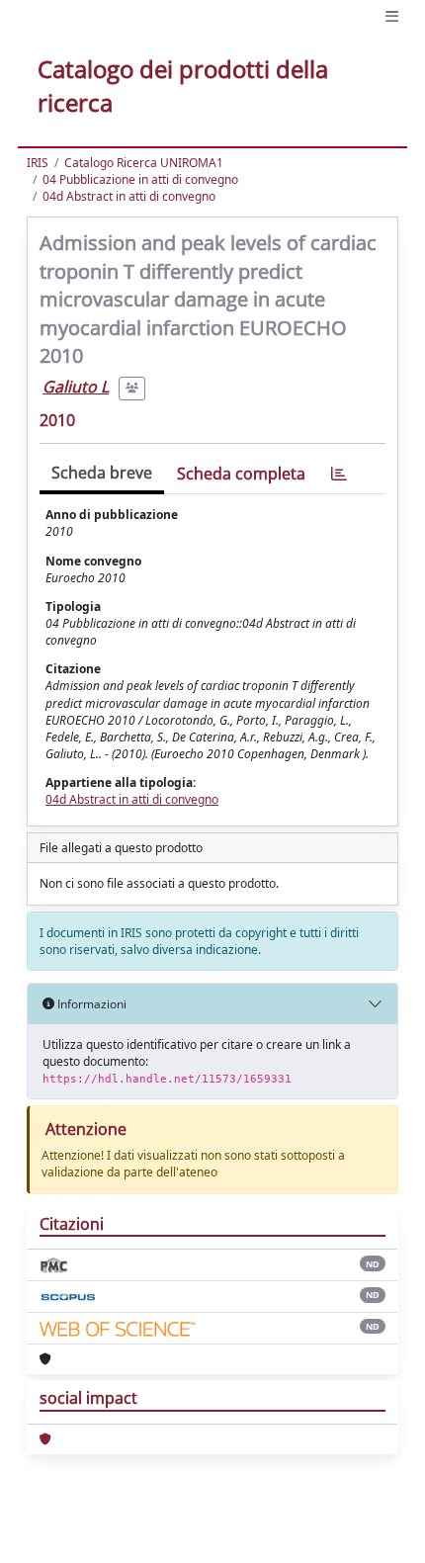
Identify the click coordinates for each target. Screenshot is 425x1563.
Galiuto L (75, 386)
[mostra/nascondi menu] (391, 16)
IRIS (37, 162)
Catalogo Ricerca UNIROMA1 (143, 162)
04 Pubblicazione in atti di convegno (140, 179)
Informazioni (90, 1004)
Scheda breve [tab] (101, 472)
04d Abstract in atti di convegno (128, 196)
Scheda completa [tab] (241, 473)
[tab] (339, 474)
